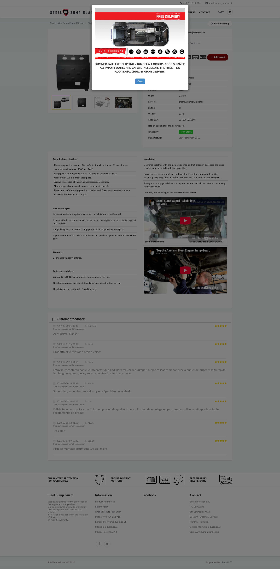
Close (140, 81)
